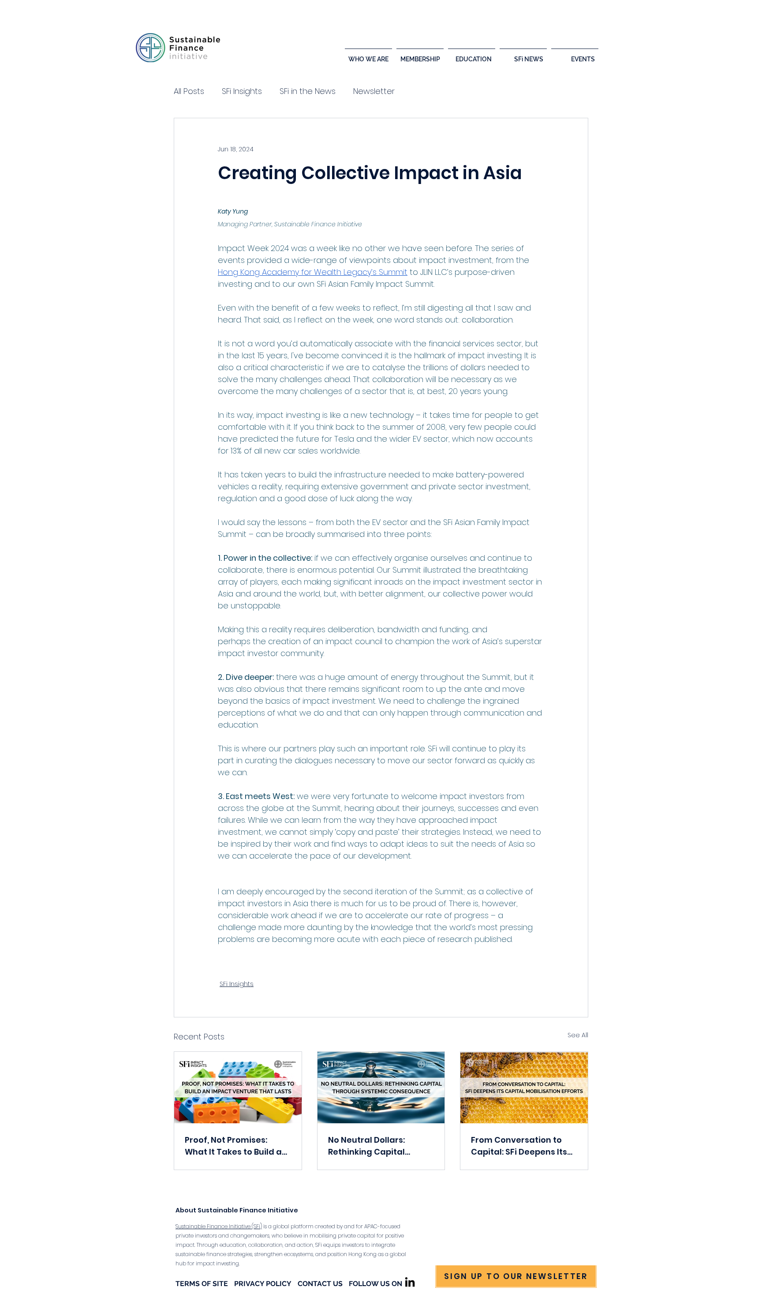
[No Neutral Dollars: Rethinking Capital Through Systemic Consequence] (381, 1087)
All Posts (189, 91)
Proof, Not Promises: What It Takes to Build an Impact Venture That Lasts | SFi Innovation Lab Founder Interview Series (236, 1146)
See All (578, 1035)
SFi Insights (242, 91)
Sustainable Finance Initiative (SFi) (219, 1226)
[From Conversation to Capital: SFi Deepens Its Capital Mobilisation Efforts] (524, 1087)
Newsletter (374, 91)
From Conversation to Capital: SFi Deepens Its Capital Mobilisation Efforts (519, 1146)
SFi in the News (308, 91)
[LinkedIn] (410, 1282)
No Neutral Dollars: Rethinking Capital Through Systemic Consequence (366, 1146)
